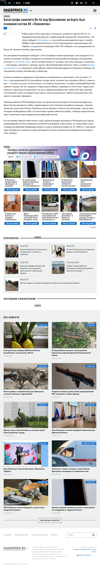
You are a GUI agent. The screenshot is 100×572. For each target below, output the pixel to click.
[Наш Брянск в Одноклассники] (72, 3)
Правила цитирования (39, 535)
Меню (94, 10)
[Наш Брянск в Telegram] (86, 3)
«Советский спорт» (22, 62)
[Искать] (93, 535)
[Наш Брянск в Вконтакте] (81, 3)
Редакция (7, 535)
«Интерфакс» (43, 40)
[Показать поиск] (93, 3)
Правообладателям (21, 535)
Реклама (54, 535)
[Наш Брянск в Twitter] (77, 3)
